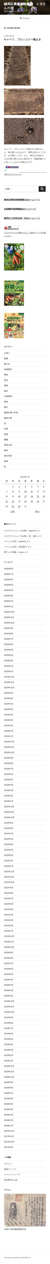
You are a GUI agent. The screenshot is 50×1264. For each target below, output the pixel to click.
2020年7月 (8, 963)
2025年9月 (8, 628)
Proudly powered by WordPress (17, 1257)
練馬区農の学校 (11, 412)
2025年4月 (8, 655)
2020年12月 (9, 936)
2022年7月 (8, 833)
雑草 (6, 450)
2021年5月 (8, 909)
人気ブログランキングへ (13, 174)
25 (32, 501)
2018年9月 (8, 1082)
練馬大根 (8, 418)
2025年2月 (8, 666)
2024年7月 (8, 704)
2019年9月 (8, 1017)
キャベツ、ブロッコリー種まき (22, 39)
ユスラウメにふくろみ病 (15, 530)
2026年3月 (8, 596)
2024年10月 (9, 687)
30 (19, 506)
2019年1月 (8, 1061)
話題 (6, 434)
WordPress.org (10, 1180)
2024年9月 (8, 693)
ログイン (8, 1164)
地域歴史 (8, 369)
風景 (6, 461)
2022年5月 (8, 844)
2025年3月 (8, 660)
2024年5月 (8, 715)
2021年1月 (8, 931)
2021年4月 (8, 915)
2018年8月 (8, 1088)
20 (44, 496)
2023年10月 (9, 752)
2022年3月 (8, 855)
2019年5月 (8, 1039)
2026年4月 (8, 590)
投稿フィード (10, 1169)
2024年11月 (9, 682)
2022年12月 (9, 806)
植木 (6, 391)
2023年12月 (9, 741)
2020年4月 (8, 980)
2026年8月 (8, 569)
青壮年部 (8, 456)
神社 (6, 407)
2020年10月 (9, 947)
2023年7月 (8, 769)
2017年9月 (8, 1147)
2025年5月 (8, 650)
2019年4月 (8, 1044)
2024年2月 (8, 731)
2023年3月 (8, 790)
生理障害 (8, 396)
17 (25, 496)
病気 (6, 402)
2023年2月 (8, 796)
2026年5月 (8, 585)
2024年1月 (8, 736)
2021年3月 (8, 920)
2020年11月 (9, 942)
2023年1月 (8, 801)
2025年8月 (8, 633)
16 (19, 496)
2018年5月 (8, 1104)
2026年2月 (8, 601)
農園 (6, 439)
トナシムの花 (10, 541)
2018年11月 (9, 1071)
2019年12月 (9, 1001)
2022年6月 (8, 839)
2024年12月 (9, 677)
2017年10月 (9, 1142)
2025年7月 (8, 639)
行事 (6, 429)
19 (38, 496)
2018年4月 (8, 1109)
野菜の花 (8, 445)
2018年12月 (9, 1066)
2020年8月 (8, 958)
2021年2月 (8, 925)
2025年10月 (9, 623)
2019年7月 (8, 1028)
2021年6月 (8, 904)
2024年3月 (8, 725)
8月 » (37, 511)
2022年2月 (8, 861)
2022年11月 (9, 812)
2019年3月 (8, 1050)
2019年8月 (8, 1023)
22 (13, 501)
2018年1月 (8, 1125)
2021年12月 (9, 871)
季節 (6, 375)
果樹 (6, 385)
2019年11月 (9, 1006)
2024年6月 (8, 709)
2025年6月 (8, 644)
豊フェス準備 (10, 552)
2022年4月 (8, 850)
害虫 (6, 380)
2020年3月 (8, 985)
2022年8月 (8, 828)
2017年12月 (9, 1131)
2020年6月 (8, 969)
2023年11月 (9, 747)
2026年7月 (8, 574)
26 (38, 501)
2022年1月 (8, 866)
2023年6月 (8, 774)
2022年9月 (8, 823)
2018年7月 (8, 1093)
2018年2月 (8, 1120)
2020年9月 (8, 952)
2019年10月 (9, 1012)
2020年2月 (8, 990)
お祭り (7, 353)
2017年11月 (9, 1136)
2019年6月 (8, 1033)
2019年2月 (8, 1055)
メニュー (26, 18)
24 (25, 501)
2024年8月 (8, 698)
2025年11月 (9, 617)
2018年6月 (8, 1098)
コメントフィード (12, 1174)
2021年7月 (8, 898)
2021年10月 (9, 882)
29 (13, 506)
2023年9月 (8, 758)
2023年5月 (8, 779)
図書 (6, 358)
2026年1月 (8, 606)
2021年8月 (8, 893)
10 (25, 491)
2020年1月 (8, 996)
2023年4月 (8, 785)
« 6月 (12, 511)
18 (32, 496)
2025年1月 (8, 671)
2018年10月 (9, 1077)
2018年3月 (8, 1115)
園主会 (7, 364)
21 (7, 501)
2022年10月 (9, 817)
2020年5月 (8, 974)
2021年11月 (9, 877)
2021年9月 (8, 887)
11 (32, 491)
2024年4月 (8, 720)
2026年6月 (8, 579)
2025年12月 (9, 612)
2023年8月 (8, 763)
